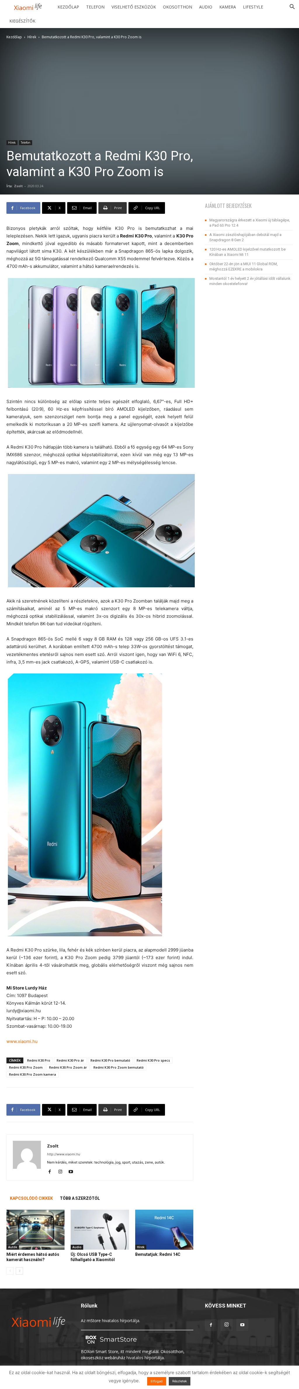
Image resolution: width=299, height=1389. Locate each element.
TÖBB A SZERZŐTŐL (80, 1198)
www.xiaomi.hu (22, 1041)
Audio (205, 7)
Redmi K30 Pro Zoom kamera (32, 1074)
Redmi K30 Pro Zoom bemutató (118, 1067)
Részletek (179, 1381)
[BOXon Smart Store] (110, 1345)
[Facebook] (52, 1172)
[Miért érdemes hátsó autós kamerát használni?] (35, 1230)
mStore (94, 1320)
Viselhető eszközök (134, 7)
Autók (12, 1247)
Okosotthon (177, 7)
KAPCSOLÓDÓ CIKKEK (31, 1198)
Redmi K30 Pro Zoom (26, 1067)
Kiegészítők (22, 21)
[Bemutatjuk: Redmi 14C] (164, 1230)
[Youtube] (73, 1172)
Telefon (95, 7)
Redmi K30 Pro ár (70, 1060)
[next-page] (19, 1271)
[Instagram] (62, 1172)
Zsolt (18, 186)
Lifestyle (253, 7)
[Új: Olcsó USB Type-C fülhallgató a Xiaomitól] (100, 1230)
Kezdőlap (68, 7)
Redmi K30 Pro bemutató (110, 1060)
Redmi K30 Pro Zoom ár (68, 1067)
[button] (292, 7)
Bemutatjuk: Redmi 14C (157, 1254)
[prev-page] (10, 1271)
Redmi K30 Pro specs (153, 1060)
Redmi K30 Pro (38, 1060)
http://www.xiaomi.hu (63, 1154)
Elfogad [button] (157, 1381)
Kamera (227, 7)
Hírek (31, 36)
